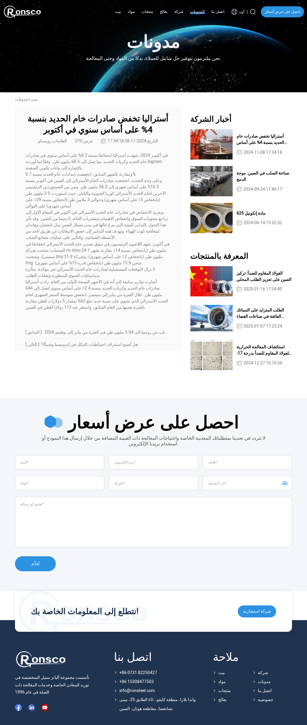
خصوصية (265, 700)
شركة (263, 673)
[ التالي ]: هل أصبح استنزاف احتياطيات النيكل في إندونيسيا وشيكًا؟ (81, 344)
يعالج (222, 700)
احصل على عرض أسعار (282, 11)
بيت (34, 99)
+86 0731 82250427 (138, 673)
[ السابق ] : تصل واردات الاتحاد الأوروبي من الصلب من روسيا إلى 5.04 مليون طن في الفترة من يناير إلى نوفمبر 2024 (98, 332)
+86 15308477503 (136, 682)
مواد (222, 682)
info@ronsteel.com (137, 691)
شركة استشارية (257, 611)
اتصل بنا (265, 691)
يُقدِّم (35, 563)
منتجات (224, 691)
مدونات (264, 682)
